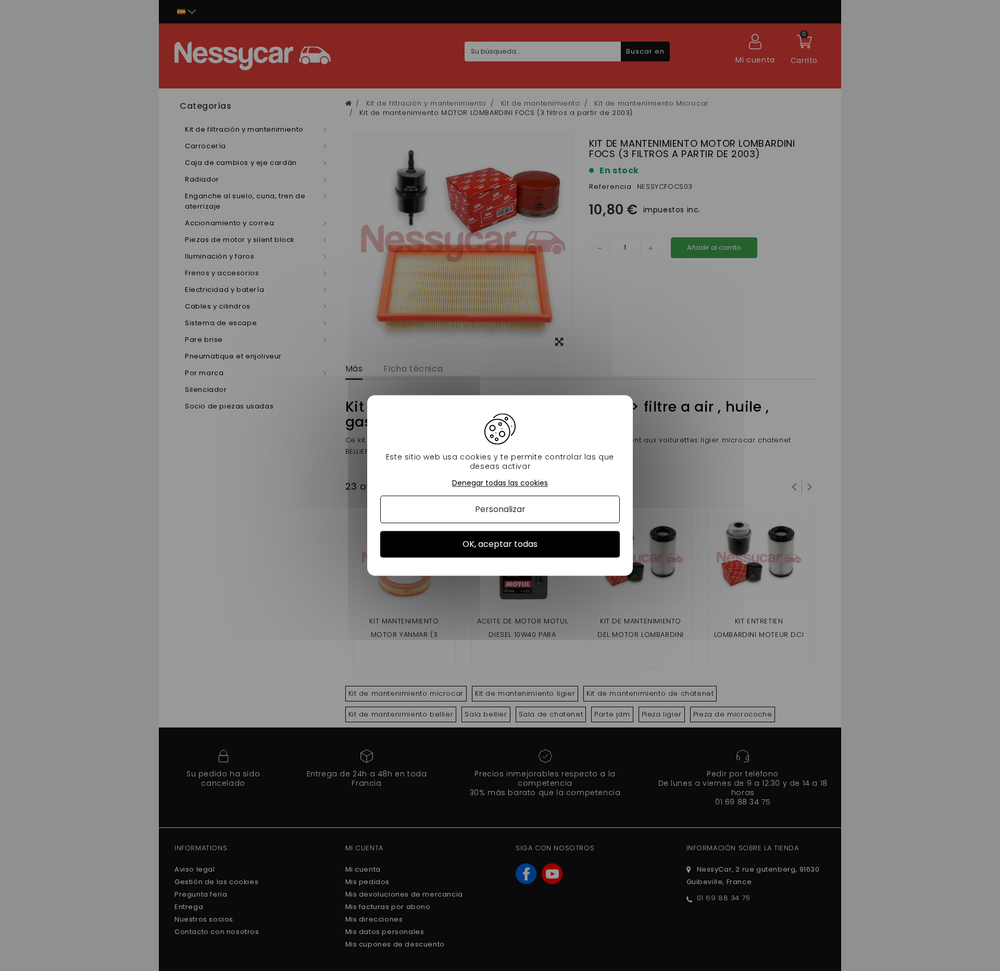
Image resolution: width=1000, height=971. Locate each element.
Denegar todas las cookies (500, 483)
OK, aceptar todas (500, 544)
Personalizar (500, 509)
